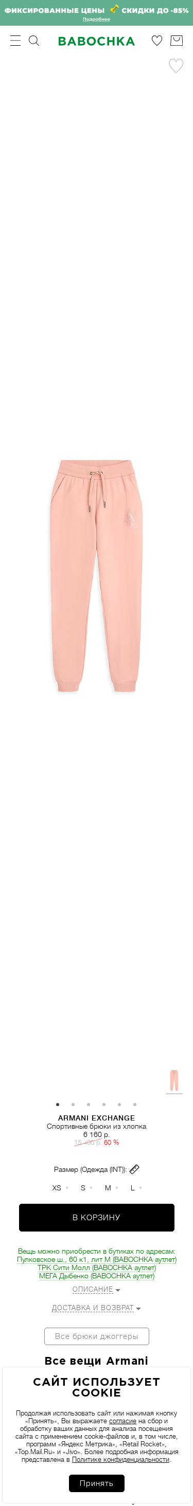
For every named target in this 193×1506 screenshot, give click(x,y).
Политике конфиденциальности (120, 1459)
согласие (122, 1421)
